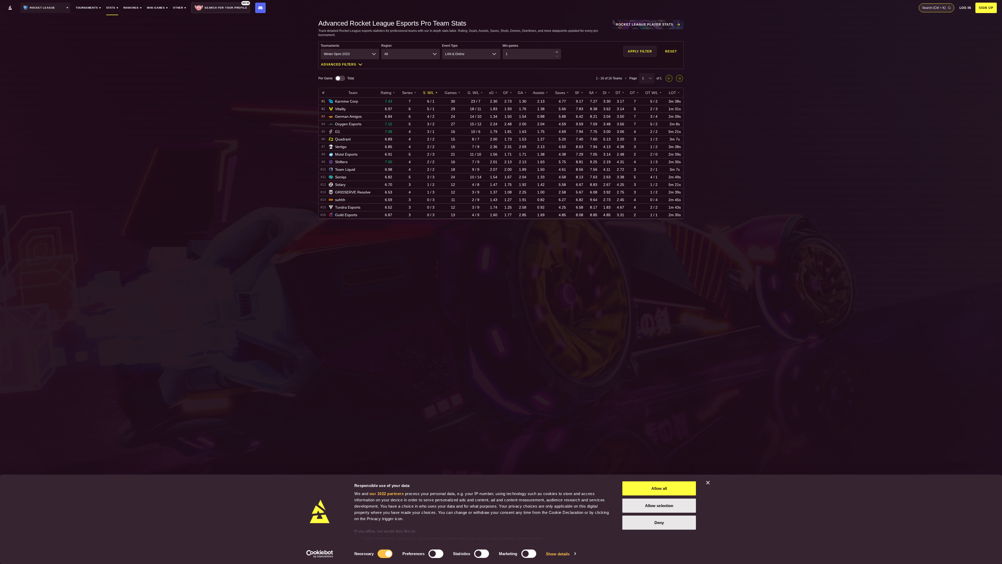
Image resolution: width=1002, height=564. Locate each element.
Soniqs (340, 177)
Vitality (340, 109)
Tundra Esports (347, 207)
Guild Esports (346, 215)
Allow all (659, 488)
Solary (340, 185)
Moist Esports (346, 154)
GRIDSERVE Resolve (353, 192)
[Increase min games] (557, 52)
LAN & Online (454, 54)
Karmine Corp (346, 101)
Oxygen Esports (348, 124)
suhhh (340, 200)
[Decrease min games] (557, 56)
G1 (337, 132)
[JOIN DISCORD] (260, 8)
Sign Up (986, 8)
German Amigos (348, 116)
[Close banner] (708, 483)
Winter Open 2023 (337, 54)
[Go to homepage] (10, 7)
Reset (671, 51)
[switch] (435, 553)
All (386, 54)
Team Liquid (345, 169)
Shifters (341, 162)
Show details (558, 553)
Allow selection (659, 505)
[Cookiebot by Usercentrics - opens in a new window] (320, 554)
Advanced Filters (338, 64)
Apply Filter (640, 51)
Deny (659, 522)
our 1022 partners (386, 493)
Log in (965, 8)
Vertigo (341, 147)
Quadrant (343, 139)
